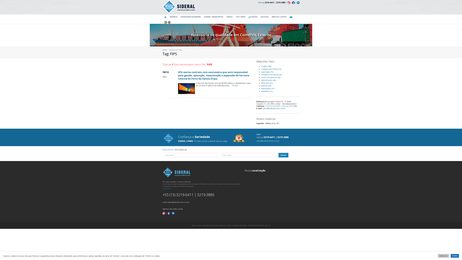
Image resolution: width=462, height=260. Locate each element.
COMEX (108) (266, 66)
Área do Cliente (279, 17)
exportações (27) (267, 88)
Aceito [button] (454, 256)
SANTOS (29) (266, 86)
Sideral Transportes (213, 17)
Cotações (253, 17)
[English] (169, 22)
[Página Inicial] (165, 17)
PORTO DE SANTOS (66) (270, 77)
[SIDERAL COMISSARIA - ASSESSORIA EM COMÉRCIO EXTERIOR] (179, 6)
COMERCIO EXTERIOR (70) (271, 75)
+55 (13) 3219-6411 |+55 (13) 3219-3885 (281, 106)
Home (164, 50)
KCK (269, 225)
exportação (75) (267, 72)
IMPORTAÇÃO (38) (268, 80)
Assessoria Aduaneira (191, 17)
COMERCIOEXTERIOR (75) (271, 69)
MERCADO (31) (267, 83)
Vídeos (230, 17)
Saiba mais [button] (443, 256)
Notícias (265, 17)
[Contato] (291, 17)
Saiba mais (166, 188)
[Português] (165, 22)
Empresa (173, 17)
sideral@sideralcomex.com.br (274, 108)
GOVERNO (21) (267, 91)
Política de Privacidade (256, 225)
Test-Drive (240, 17)
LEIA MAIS (235, 85)
